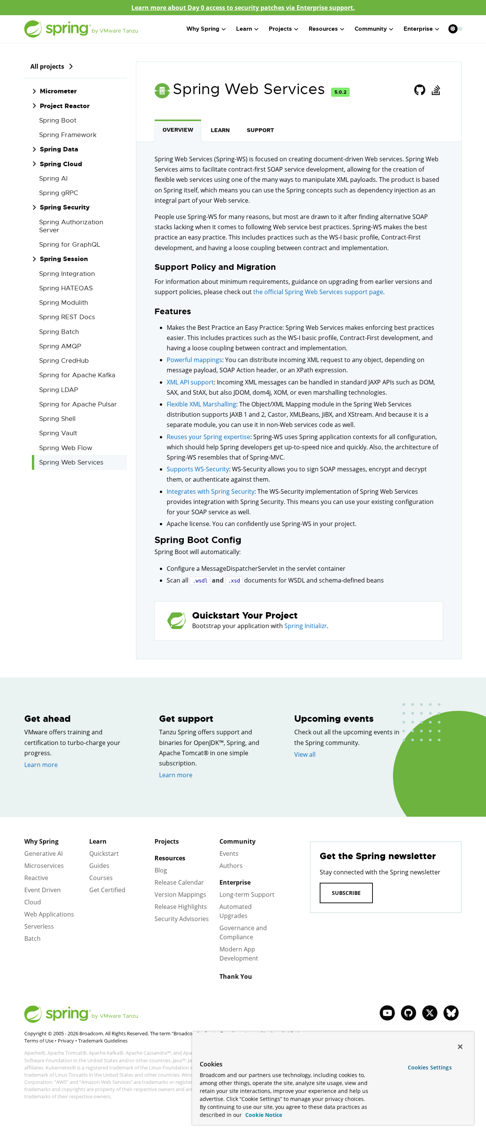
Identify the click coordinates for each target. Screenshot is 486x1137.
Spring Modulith (63, 303)
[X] (429, 1012)
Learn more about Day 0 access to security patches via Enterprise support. (243, 7)
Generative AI (43, 853)
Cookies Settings (430, 1067)
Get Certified (107, 890)
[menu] (455, 29)
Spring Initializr (305, 626)
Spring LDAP (58, 390)
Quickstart (104, 853)
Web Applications (49, 914)
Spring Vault (58, 433)
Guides (99, 865)
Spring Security (65, 207)
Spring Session (64, 259)
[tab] (178, 131)
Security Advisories (182, 919)
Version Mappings (180, 894)
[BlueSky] (451, 1012)
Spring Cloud (61, 164)
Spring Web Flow (65, 448)
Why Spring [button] (202, 29)
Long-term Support (247, 894)
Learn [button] (244, 29)
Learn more (41, 765)
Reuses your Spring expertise (208, 437)
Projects (167, 841)
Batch (32, 938)
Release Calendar (179, 882)
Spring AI (53, 179)
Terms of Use (39, 1040)
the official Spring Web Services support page (318, 292)
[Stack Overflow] (435, 90)
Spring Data (59, 149)
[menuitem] (452, 28)
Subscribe (346, 892)
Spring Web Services (71, 462)
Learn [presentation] (220, 130)
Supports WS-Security (198, 469)
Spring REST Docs (67, 317)
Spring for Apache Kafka (77, 375)
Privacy (66, 1040)
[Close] (460, 1046)
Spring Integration (67, 274)
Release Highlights (181, 906)
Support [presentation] (260, 130)
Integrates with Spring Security (210, 491)
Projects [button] (280, 29)
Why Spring (41, 841)
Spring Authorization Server (71, 226)
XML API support (190, 382)
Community (237, 841)
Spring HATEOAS (66, 288)
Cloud (32, 902)
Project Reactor (65, 106)
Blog (161, 870)
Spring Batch (59, 332)
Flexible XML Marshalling (201, 404)
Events (228, 853)
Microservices (44, 865)
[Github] (420, 90)
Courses (101, 878)
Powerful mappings (194, 360)
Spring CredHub (64, 361)
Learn (98, 841)
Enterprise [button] (418, 29)
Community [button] (371, 29)
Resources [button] (323, 29)
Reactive (36, 878)
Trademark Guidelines (103, 1040)
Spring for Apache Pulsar (78, 404)
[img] (71, 66)
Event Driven (42, 890)
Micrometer (58, 91)
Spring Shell (57, 419)
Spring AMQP (60, 346)
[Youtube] (387, 1012)
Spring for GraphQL (69, 245)
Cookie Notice (263, 1114)
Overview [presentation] (178, 129)
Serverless (39, 926)
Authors (231, 865)
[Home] (81, 29)
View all (305, 754)
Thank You (235, 976)
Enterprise (235, 882)
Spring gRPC (58, 193)
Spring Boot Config (198, 540)
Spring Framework (67, 135)
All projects (47, 66)
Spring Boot (57, 120)
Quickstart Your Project (245, 616)
